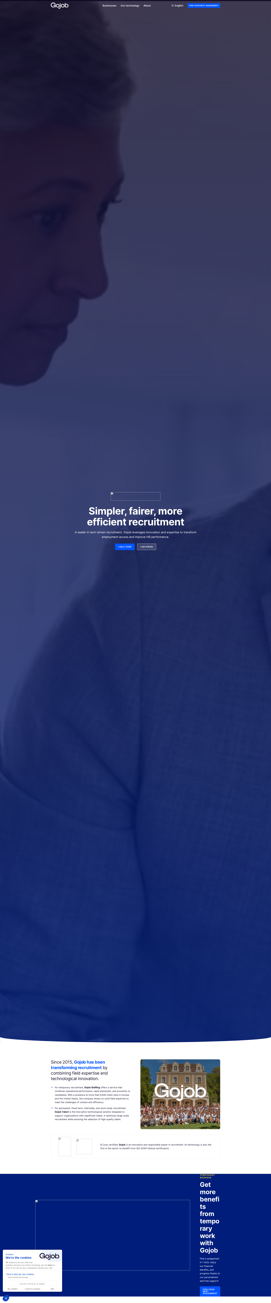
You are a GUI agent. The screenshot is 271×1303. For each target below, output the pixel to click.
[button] (6, 1298)
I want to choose (32, 1289)
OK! (52, 1289)
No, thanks (13, 1289)
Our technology (130, 5)
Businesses (109, 5)
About (147, 5)
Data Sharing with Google (18, 1277)
